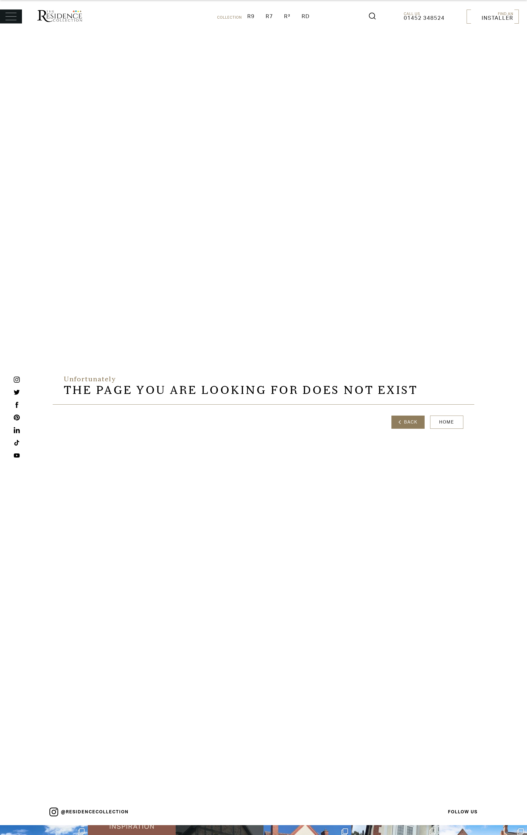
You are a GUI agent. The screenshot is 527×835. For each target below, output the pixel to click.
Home (446, 422)
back (409, 422)
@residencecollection (95, 812)
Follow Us (463, 812)
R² (287, 16)
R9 (251, 16)
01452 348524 (424, 18)
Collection (229, 17)
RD (306, 16)
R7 (269, 16)
